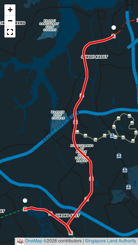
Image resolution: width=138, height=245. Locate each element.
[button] (24, 202)
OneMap (33, 240)
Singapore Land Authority (110, 240)
